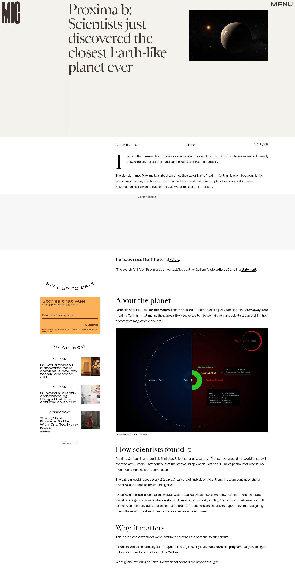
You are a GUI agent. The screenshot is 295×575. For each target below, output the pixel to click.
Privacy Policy (47, 331)
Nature (174, 259)
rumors (147, 156)
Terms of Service (88, 329)
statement (248, 269)
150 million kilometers (154, 310)
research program (228, 547)
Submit (91, 324)
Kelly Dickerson (129, 145)
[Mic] (11, 12)
